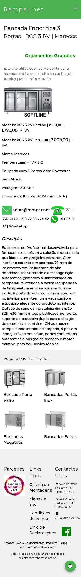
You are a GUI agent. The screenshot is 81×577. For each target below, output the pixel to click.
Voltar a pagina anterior (26, 358)
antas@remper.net (31, 210)
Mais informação (35, 79)
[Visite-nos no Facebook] (66, 534)
